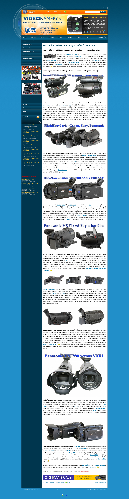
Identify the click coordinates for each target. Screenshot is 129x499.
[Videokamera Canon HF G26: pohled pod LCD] (94, 285)
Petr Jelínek (86, 465)
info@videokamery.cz (51, 30)
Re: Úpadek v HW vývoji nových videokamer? (31, 132)
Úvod (25, 41)
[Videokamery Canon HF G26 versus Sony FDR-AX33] (74, 442)
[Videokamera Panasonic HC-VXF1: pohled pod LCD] (53, 285)
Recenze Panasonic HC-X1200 (29, 179)
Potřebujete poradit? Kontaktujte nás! (55, 12)
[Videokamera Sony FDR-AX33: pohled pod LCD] (74, 285)
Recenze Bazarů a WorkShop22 (30, 192)
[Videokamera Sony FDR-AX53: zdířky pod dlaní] (91, 326)
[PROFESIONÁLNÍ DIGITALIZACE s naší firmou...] (32, 94)
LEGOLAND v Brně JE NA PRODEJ (30, 183)
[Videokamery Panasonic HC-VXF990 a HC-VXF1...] (57, 99)
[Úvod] (43, 20)
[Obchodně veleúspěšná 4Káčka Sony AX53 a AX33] (74, 201)
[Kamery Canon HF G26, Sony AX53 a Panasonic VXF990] (74, 149)
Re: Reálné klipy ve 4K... (29, 124)
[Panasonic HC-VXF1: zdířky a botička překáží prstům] (74, 250)
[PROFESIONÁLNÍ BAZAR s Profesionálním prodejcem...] (31, 80)
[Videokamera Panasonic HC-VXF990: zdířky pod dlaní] (59, 326)
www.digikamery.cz (100, 482)
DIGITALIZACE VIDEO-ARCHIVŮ (29, 188)
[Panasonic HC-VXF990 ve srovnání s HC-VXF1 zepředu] (74, 396)
